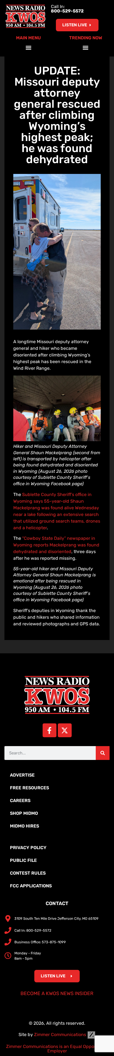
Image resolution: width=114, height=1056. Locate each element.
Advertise (22, 775)
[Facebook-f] (49, 730)
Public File (23, 860)
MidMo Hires (24, 826)
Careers (20, 800)
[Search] (103, 753)
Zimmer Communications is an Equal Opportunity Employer (57, 1049)
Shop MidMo (24, 813)
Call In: (67, 9)
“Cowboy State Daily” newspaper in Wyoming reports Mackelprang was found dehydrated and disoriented (56, 545)
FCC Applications (31, 885)
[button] (28, 47)
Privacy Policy (28, 847)
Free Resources (29, 787)
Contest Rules (28, 873)
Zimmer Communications (60, 1034)
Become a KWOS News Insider (57, 993)
